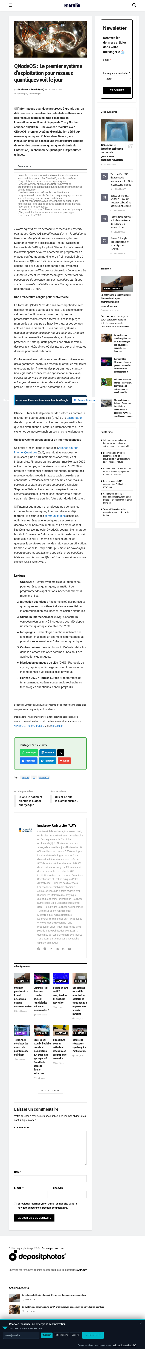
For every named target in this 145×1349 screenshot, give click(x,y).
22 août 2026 (108, 310)
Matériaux (41, 981)
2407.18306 (57, 726)
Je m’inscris (91, 1335)
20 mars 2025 (55, 89)
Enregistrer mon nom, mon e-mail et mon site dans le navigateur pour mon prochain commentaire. (47, 1205)
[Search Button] (134, 5)
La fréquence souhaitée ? (116, 73)
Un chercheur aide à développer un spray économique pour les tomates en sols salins (117, 471)
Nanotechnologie (26, 981)
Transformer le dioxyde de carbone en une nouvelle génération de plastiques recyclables (112, 152)
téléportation (75, 417)
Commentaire (23, 1127)
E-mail (19, 1187)
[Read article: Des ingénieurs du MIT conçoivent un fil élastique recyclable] (61, 978)
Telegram (49, 760)
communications (55, 516)
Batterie (21, 1033)
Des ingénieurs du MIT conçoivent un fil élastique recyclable (60, 995)
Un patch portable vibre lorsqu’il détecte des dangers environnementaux (116, 298)
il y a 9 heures (21, 1011)
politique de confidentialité (124, 1345)
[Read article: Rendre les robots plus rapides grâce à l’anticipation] (80, 1030)
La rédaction (110, 307)
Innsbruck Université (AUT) (31, 89)
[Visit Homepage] (72, 5)
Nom (18, 1172)
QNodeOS (44, 777)
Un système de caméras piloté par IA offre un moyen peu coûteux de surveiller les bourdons (63, 1307)
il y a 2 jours (20, 1059)
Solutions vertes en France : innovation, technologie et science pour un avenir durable (123, 386)
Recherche (80, 981)
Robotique (80, 1033)
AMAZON (82, 1269)
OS (34, 777)
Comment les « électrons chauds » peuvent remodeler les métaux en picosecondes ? (41, 999)
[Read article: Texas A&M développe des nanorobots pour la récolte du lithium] (22, 1030)
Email (65, 760)
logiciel (25, 777)
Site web (58, 1187)
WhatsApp (30, 752)
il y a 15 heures (41, 1015)
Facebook (29, 760)
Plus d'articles (50, 1091)
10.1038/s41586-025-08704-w (29, 726)
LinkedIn (49, 752)
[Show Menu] (10, 5)
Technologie (34, 93)
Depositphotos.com (52, 1248)
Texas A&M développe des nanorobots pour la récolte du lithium (21, 1047)
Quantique (22, 93)
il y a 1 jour (59, 1007)
